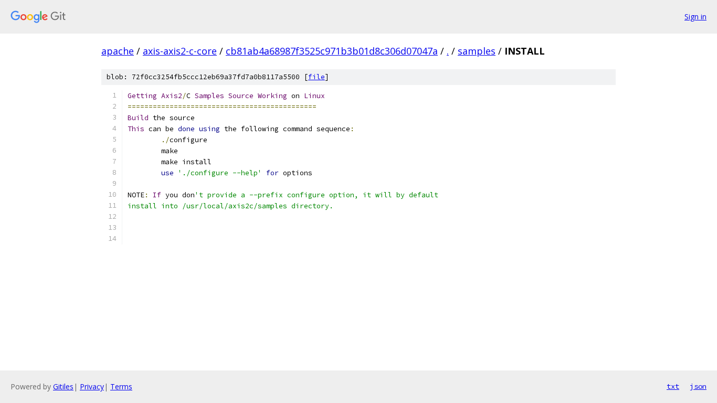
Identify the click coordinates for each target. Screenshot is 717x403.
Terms (121, 386)
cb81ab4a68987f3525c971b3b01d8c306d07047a (332, 51)
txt (673, 386)
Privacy (92, 386)
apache (117, 51)
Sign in (695, 17)
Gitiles (63, 386)
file (316, 76)
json (698, 386)
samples (476, 51)
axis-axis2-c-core (180, 51)
